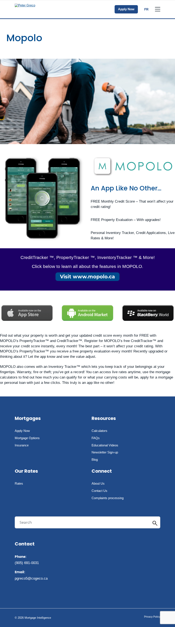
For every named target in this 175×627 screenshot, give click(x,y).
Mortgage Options (27, 438)
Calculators (99, 430)
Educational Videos (105, 445)
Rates (19, 483)
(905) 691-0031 (27, 563)
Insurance (22, 445)
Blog (95, 459)
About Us (98, 483)
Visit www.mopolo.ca (87, 277)
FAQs (96, 438)
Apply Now (126, 9)
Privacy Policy (152, 616)
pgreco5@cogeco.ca (31, 578)
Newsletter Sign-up (105, 452)
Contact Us (99, 490)
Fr (146, 9)
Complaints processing (108, 498)
